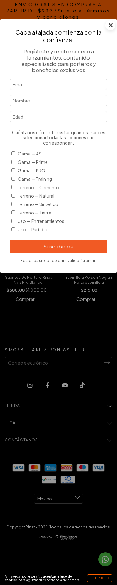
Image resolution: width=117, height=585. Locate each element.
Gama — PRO (31, 170)
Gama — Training (35, 179)
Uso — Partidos (33, 229)
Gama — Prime (33, 162)
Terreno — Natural (36, 196)
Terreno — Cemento (38, 187)
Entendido (99, 578)
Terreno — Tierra (34, 212)
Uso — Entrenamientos (41, 221)
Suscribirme (58, 246)
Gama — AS (29, 153)
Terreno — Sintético (38, 204)
